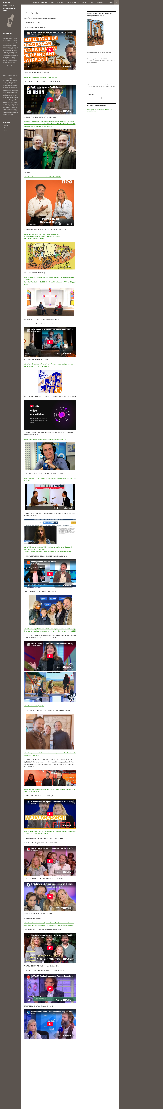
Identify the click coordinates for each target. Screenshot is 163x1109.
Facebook (5, 125)
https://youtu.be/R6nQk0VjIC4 (34, 706)
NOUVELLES (36, 2)
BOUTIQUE (84, 2)
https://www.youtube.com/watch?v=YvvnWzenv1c (40, 77)
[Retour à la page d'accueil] (10, 20)
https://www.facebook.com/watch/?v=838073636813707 (42, 177)
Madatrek (6, 2)
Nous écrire (99, 2)
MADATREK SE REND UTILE (73, 2)
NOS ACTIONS (59, 2)
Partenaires (110, 2)
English (92, 2)
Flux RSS (5, 130)
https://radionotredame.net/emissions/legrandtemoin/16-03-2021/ (46, 439)
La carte (51, 2)
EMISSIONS (44, 2)
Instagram (5, 127)
